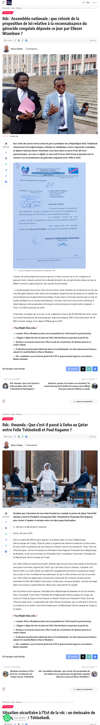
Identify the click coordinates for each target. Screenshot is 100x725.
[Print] (26, 40)
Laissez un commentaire (84, 401)
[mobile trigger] (4, 2)
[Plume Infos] (9, 2)
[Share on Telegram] (6, 170)
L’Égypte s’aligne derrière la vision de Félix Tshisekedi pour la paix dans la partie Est (52, 337)
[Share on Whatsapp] (6, 164)
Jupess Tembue (17, 49)
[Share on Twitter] (18, 40)
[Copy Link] (22, 40)
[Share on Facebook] (15, 40)
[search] (83, 3)
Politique (8, 12)
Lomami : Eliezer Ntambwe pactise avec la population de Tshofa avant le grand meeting (53, 333)
